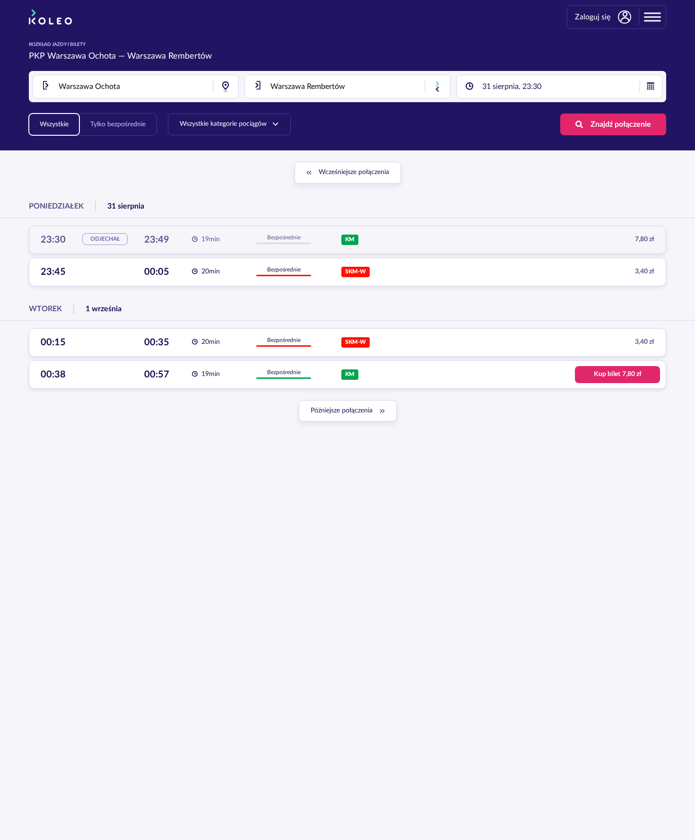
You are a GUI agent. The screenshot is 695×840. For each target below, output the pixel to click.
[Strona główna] (50, 17)
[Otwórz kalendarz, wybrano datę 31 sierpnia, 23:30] (650, 86)
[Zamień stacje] (437, 86)
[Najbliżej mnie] (225, 86)
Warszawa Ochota (81, 56)
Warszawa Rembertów (169, 56)
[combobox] (136, 86)
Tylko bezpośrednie (118, 124)
